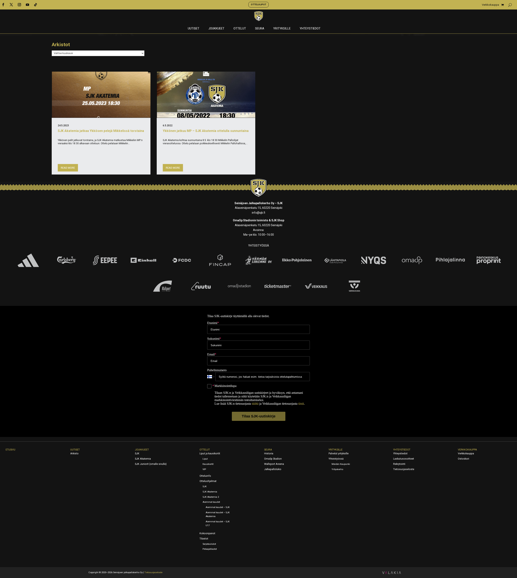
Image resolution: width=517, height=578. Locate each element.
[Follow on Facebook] (3, 4)
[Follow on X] (11, 4)
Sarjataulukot (209, 544)
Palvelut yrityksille (339, 453)
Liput (205, 459)
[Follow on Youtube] (27, 4)
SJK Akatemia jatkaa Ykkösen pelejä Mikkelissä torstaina (101, 131)
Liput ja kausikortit (210, 453)
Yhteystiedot (310, 28)
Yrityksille (282, 28)
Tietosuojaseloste (403, 469)
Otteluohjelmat (208, 481)
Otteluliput (258, 4)
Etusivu (10, 449)
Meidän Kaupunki (341, 464)
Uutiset (193, 28)
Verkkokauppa (490, 4)
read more (68, 167)
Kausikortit (208, 464)
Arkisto (74, 453)
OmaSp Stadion (273, 458)
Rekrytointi (399, 464)
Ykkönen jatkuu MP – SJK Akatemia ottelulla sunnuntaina (206, 131)
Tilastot (204, 538)
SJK (137, 453)
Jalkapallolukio (272, 469)
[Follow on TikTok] (35, 4)
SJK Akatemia (143, 458)
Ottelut (239, 28)
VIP (204, 469)
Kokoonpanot (207, 533)
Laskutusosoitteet (403, 458)
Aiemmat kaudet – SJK (218, 507)
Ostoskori (463, 458)
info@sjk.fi (258, 212)
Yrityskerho (337, 469)
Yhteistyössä (336, 458)
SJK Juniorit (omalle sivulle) (151, 464)
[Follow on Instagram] (19, 4)
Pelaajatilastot (210, 549)
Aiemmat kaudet (211, 502)
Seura (259, 28)
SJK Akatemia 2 (211, 497)
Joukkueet (216, 28)
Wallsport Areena (274, 464)
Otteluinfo (205, 476)
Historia (268, 453)
